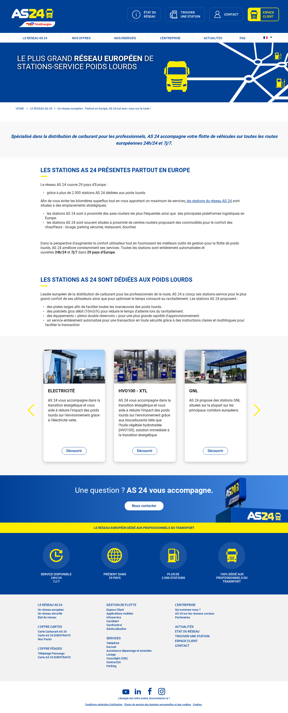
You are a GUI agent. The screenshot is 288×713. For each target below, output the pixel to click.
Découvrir (74, 451)
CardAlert (112, 621)
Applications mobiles (119, 613)
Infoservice (113, 617)
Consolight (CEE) (117, 658)
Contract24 (113, 662)
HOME (20, 108)
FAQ (242, 38)
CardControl (114, 625)
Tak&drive (112, 643)
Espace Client (115, 609)
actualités (184, 626)
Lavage (111, 654)
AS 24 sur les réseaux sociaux (194, 613)
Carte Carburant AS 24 (52, 631)
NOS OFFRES (81, 38)
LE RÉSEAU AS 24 (50, 605)
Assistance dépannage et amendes (129, 650)
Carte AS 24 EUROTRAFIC (54, 635)
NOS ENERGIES (125, 38)
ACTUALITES (213, 38)
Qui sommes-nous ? (187, 609)
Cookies (197, 704)
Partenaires (182, 617)
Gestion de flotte (121, 605)
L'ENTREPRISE (170, 38)
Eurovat (111, 647)
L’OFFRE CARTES (50, 626)
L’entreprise (185, 605)
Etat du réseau (47, 617)
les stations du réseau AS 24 (209, 201)
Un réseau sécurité (50, 613)
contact (182, 645)
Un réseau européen (51, 609)
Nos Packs (45, 639)
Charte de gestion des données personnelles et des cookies (157, 704)
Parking (111, 666)
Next (254, 410)
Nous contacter (144, 506)
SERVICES (113, 638)
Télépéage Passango (51, 653)
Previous (33, 410)
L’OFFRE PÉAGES (50, 648)
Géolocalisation (116, 629)
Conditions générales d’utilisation (103, 704)
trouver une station (192, 636)
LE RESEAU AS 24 (35, 38)
